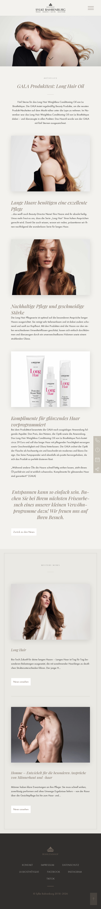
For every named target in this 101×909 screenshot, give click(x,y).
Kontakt (27, 864)
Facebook (53, 871)
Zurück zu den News (23, 531)
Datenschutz (70, 864)
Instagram (75, 871)
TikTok (51, 878)
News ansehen (21, 681)
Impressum (47, 864)
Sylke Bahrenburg (45, 893)
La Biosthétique (29, 871)
